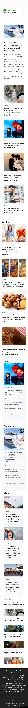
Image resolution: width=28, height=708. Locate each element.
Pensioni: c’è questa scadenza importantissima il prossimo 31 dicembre (12, 477)
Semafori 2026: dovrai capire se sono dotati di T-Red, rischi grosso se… (14, 145)
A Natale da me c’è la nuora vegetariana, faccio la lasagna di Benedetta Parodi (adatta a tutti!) (13, 284)
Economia (7, 40)
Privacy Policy (19, 671)
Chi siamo (6, 671)
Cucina (4, 244)
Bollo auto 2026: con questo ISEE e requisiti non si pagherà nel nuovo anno (13, 457)
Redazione (12, 671)
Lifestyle (6, 105)
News (5, 140)
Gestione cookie (24, 706)
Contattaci (14, 697)
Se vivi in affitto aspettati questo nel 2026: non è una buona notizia (13, 210)
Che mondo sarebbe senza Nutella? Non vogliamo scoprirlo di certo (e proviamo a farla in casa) (14, 352)
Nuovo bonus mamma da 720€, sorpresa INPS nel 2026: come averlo (12, 178)
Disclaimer (14, 672)
